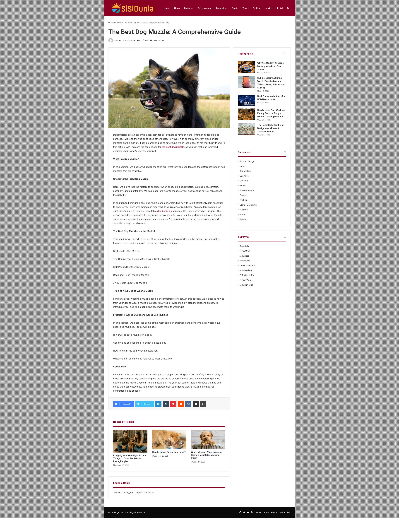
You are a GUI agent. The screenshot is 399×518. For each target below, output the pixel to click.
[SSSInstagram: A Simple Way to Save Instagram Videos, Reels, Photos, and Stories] (246, 82)
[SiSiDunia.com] (131, 8)
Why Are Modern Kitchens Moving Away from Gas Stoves (270, 66)
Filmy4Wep (245, 280)
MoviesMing (246, 270)
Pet (120, 22)
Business (188, 8)
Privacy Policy (270, 512)
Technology (221, 8)
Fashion (256, 8)
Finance (244, 209)
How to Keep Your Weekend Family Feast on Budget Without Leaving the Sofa (271, 113)
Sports (235, 8)
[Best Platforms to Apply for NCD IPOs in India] (246, 100)
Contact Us (284, 512)
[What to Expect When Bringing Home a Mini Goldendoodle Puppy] (208, 439)
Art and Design (247, 161)
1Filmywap (245, 260)
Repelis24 (245, 246)
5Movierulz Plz (247, 275)
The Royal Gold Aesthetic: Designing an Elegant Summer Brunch (270, 128)
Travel (245, 8)
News (177, 8)
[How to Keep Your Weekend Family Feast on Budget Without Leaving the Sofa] (246, 114)
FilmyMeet (245, 251)
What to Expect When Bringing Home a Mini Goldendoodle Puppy (206, 455)
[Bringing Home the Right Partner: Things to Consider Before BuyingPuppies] (130, 441)
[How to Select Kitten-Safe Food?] (169, 439)
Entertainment (204, 8)
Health (268, 8)
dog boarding (164, 211)
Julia (116, 40)
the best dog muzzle (173, 146)
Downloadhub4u (248, 265)
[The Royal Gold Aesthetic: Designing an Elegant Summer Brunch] (246, 129)
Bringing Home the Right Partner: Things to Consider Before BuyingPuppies (130, 458)
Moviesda (244, 256)
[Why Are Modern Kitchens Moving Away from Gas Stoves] (246, 67)
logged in (130, 492)
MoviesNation (246, 285)
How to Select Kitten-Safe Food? (169, 452)
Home (167, 8)
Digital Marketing (248, 205)
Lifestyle (280, 8)
